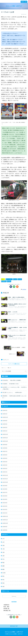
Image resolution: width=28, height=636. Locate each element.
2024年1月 (4, 413)
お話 (3, 542)
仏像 (3, 552)
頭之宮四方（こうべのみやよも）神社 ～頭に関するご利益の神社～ (14, 388)
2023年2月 (4, 427)
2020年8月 (4, 530)
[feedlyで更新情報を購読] (14, 286)
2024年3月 (4, 410)
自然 (3, 586)
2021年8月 (4, 489)
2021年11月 (5, 478)
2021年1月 (4, 513)
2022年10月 (5, 441)
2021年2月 (4, 509)
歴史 (3, 576)
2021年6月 (4, 495)
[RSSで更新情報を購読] (17, 286)
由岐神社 (4, 281)
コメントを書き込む (14, 364)
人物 (3, 548)
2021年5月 (4, 499)
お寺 (3, 279)
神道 (3, 583)
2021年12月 (5, 475)
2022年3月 (4, 465)
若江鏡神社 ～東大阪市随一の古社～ (10, 383)
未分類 (3, 572)
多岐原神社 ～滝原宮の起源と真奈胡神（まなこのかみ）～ (14, 396)
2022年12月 (5, 434)
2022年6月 (4, 454)
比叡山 (20, 279)
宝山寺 (15, 279)
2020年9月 (4, 526)
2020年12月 (5, 516)
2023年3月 (4, 424)
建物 (3, 569)
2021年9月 (4, 485)
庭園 (3, 566)
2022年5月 (4, 458)
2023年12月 (5, 417)
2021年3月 (4, 506)
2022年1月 (4, 472)
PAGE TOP (14, 626)
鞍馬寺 (9, 281)
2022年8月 (4, 448)
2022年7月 (4, 451)
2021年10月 (5, 482)
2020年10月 (5, 523)
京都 (3, 545)
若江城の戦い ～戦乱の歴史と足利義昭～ (11, 380)
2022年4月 (4, 461)
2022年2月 (4, 468)
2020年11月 (5, 519)
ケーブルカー (9, 279)
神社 (3, 579)
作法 (3, 559)
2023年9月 (4, 420)
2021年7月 (4, 492)
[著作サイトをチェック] (11, 286)
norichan (14, 601)
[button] (25, 371)
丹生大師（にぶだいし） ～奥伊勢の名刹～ (12, 392)
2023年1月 (4, 430)
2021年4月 (4, 502)
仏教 (3, 555)
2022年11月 (5, 437)
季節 (3, 562)
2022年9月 (4, 444)
